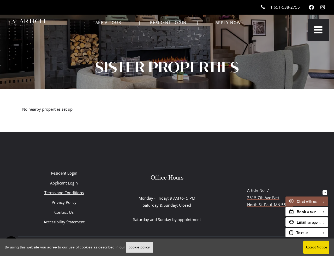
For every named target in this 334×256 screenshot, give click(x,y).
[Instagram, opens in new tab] (322, 7)
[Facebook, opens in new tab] (311, 7)
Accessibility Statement (64, 221)
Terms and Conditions (64, 192)
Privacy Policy (64, 202)
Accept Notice (316, 247)
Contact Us (64, 212)
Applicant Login (64, 183)
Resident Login (171, 22)
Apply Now (228, 22)
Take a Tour (107, 22)
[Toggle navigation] (318, 30)
